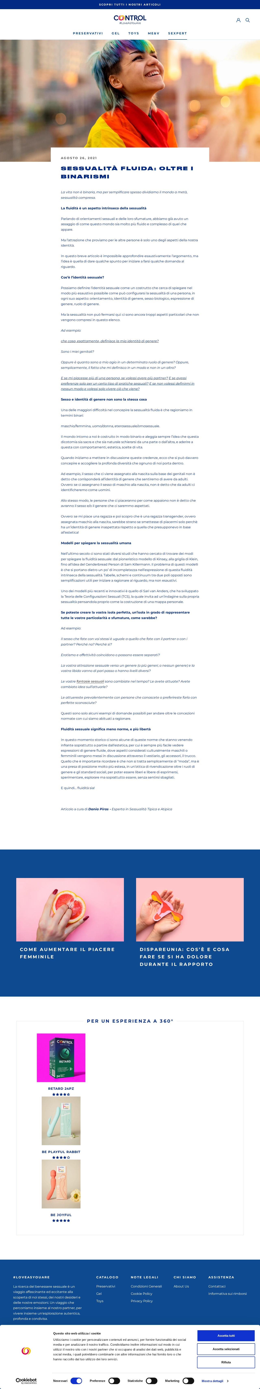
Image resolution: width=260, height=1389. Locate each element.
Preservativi (88, 33)
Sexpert (177, 33)
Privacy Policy (142, 1301)
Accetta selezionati (226, 1349)
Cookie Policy (141, 1294)
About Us (181, 1286)
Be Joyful (61, 1215)
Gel (116, 33)
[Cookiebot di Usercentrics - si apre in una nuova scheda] (26, 1381)
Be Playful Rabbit (61, 1152)
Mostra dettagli (212, 1381)
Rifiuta (226, 1362)
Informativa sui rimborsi (227, 1294)
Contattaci (216, 1286)
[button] (61, 1094)
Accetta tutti (226, 1335)
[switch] (114, 1381)
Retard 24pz (61, 1089)
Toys (133, 33)
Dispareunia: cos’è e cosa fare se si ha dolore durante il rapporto (185, 957)
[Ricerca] (248, 20)
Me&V (154, 33)
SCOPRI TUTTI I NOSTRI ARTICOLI (130, 4)
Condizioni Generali (146, 1286)
